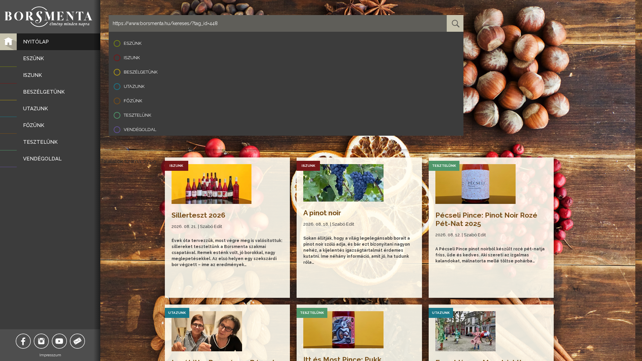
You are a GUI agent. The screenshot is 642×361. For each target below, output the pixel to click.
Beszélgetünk (140, 72)
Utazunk (134, 86)
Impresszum (50, 355)
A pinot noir (322, 213)
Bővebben (183, 286)
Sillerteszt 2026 (198, 215)
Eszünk (132, 43)
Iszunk (132, 57)
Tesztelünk (137, 115)
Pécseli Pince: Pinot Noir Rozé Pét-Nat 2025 (486, 219)
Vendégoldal (140, 129)
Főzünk (133, 100)
